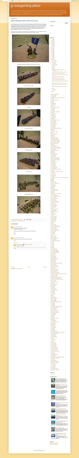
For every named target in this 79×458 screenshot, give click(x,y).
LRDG (52, 247)
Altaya (52, 118)
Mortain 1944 (53, 271)
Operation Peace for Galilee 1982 (56, 279)
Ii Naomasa (53, 224)
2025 (52, 40)
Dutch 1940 (53, 185)
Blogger (44, 450)
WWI (52, 352)
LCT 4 (52, 244)
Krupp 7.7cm (53, 236)
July (52, 67)
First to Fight (53, 197)
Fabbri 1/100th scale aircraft (55, 193)
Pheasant (52, 287)
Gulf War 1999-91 (54, 209)
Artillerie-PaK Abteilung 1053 (55, 128)
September (54, 64)
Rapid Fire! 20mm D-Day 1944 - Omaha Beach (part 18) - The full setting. (61, 434)
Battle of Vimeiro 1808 (54, 142)
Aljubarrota (53, 117)
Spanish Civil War (54, 333)
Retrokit (52, 304)
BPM (52, 135)
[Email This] (26, 219)
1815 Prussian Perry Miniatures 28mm (58, 76)
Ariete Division (53, 123)
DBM (52, 179)
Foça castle (53, 199)
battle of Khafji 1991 (54, 361)
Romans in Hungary (54, 311)
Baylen (52, 144)
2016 (52, 52)
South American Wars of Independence (57, 332)
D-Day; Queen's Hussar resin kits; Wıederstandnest (59, 177)
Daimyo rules (53, 182)
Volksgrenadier (53, 349)
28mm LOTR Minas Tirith (60, 427)
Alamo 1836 (53, 116)
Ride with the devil (54, 307)
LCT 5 (52, 245)
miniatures (52, 366)
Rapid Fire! (53, 300)
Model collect (53, 264)
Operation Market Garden (55, 278)
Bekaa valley (53, 145)
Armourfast (52, 125)
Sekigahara (53, 324)
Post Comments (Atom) (18, 268)
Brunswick (52, 156)
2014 (52, 55)
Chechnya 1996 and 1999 (55, 169)
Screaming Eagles (54, 321)
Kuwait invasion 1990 (54, 240)
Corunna (52, 172)
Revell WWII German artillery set (56, 306)
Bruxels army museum (54, 157)
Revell (52, 305)
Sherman (52, 326)
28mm (52, 101)
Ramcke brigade (53, 298)
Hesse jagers (53, 217)
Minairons (52, 260)
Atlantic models (53, 131)
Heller (52, 212)
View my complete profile (54, 444)
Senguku (52, 325)
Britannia (52, 152)
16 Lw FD (52, 96)
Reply (14, 234)
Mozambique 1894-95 (54, 272)
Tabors (52, 341)
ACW (52, 110)
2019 (52, 48)
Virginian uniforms (54, 348)
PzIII (51, 294)
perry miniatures (53, 368)
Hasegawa (52, 210)
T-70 (51, 340)
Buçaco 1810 (53, 162)
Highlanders (53, 218)
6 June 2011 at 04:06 (19, 226)
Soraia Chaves (53, 331)
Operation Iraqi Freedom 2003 (56, 277)
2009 (52, 91)
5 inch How (53, 104)
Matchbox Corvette (54, 258)
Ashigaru (52, 129)
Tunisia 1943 (53, 345)
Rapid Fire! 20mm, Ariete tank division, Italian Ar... (59, 86)
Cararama (52, 165)
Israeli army (53, 231)
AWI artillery (53, 114)
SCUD (52, 315)
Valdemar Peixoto (54, 347)
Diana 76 (52, 184)
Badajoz (52, 136)
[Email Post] (24, 219)
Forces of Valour (53, 198)
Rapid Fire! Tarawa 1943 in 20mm (61, 378)
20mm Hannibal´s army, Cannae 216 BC (58, 73)
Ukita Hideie (53, 346)
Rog (14, 237)
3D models (52, 103)
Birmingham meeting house (55, 148)
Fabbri (52, 192)
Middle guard (53, 259)
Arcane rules (53, 121)
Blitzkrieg (52, 149)
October (53, 63)
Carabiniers (53, 164)
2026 (52, 39)
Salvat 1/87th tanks (54, 318)
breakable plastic (53, 362)
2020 (52, 47)
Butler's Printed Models (54, 158)
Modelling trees (53, 265)
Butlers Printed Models (54, 159)
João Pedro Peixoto (19, 244)
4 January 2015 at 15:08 (28, 244)
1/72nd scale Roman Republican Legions (58, 79)
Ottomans (52, 280)
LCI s (52, 243)
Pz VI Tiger (52, 293)
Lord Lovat (52, 253)
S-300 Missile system (54, 312)
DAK (52, 178)
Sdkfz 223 (52, 322)
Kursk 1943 (53, 239)
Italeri (52, 232)
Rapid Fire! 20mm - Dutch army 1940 (58, 78)
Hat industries (53, 211)
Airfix (52, 115)
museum (52, 367)
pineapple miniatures (54, 369)
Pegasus (52, 285)
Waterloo (52, 355)
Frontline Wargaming (54, 202)
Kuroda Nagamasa (54, 238)
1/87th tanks (53, 95)
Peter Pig (52, 286)
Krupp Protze (53, 237)
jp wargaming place (26, 5)
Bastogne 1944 (53, 137)
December (54, 60)
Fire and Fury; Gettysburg (55, 196)
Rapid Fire (52, 299)
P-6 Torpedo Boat (54, 281)
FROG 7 (52, 191)
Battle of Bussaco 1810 (54, 141)
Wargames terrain (54, 354)
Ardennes (52, 122)
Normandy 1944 (53, 274)
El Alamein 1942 (53, 190)
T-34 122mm (53, 339)
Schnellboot (53, 320)
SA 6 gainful (53, 314)
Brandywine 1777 (54, 150)
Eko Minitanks (53, 189)
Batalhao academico (54, 138)
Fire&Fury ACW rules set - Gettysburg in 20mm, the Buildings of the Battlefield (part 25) (61, 421)
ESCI (52, 186)
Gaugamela (53, 204)
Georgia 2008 (53, 205)
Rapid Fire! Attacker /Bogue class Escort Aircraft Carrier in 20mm (61, 409)
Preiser (52, 291)
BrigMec (52, 151)
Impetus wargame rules (54, 226)
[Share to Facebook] (29, 219)
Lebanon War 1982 (54, 251)
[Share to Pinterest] (30, 219)
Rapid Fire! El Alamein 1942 (55, 301)
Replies (16, 242)
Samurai (52, 319)
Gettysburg (52, 206)
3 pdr (52, 102)
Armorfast (52, 124)
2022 (52, 44)
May (53, 88)
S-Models (52, 313)
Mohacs (52, 267)
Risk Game (53, 308)
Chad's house (53, 168)
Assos (52, 130)
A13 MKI (52, 109)
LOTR (52, 246)
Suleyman (52, 334)
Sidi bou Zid (53, 327)
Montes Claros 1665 (54, 270)
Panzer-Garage (53, 284)
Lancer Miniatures (54, 250)
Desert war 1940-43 (54, 183)
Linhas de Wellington (54, 252)
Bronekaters (53, 155)
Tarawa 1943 (53, 342)
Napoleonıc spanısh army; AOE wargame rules (58, 273)
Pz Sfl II (52, 292)
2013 (52, 56)
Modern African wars (54, 266)
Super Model (53, 335)
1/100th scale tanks (54, 94)
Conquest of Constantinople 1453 (56, 171)
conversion (53, 365)
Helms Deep (53, 213)
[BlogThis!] (27, 219)
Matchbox (52, 257)
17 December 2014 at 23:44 (19, 237)
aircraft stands (53, 360)
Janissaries (53, 233)
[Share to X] (28, 219)
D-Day (52, 176)
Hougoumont (53, 219)
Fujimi (52, 203)
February (53, 89)
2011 (52, 59)
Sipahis (52, 328)
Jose (14, 226)
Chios (52, 170)
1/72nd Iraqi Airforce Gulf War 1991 (61, 390)
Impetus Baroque (53, 225)
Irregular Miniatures (54, 230)
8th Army (52, 108)
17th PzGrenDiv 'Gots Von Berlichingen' (57, 97)
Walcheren (52, 353)
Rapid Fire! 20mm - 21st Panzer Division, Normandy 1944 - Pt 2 (61, 396)
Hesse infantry (53, 216)
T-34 (51, 338)
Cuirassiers (53, 175)
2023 (52, 43)
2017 (52, 51)
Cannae (52, 163)
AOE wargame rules (54, 111)
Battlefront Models (54, 143)
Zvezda (52, 359)
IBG (51, 223)
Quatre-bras (53, 297)
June (53, 68)
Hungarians (53, 220)
